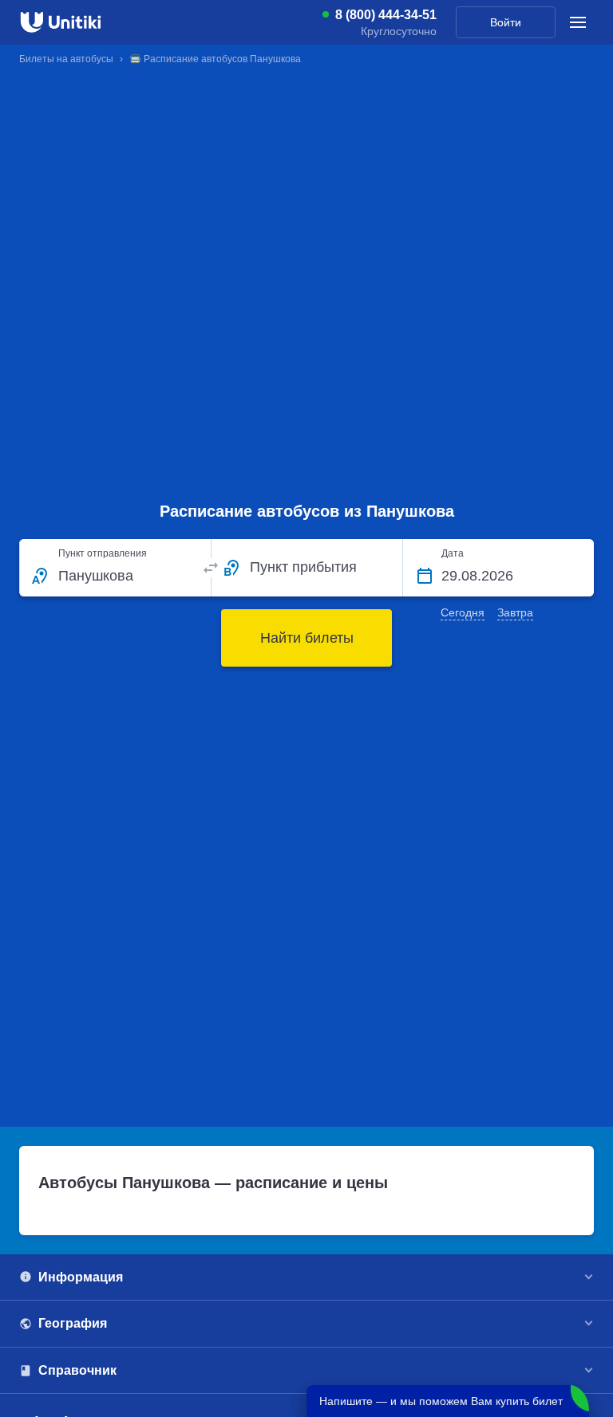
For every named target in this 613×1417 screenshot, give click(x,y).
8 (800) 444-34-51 (386, 15)
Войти (505, 22)
